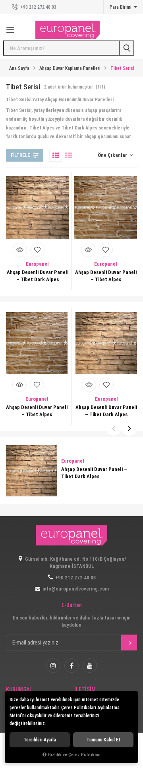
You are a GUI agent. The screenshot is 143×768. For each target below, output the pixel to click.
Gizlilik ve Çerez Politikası (74, 754)
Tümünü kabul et (103, 740)
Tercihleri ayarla (39, 740)
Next (129, 428)
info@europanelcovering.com (76, 589)
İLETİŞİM (85, 690)
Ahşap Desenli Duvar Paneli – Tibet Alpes (106, 275)
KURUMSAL (19, 690)
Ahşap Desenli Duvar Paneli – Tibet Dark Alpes (37, 275)
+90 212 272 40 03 (37, 7)
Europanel (37, 264)
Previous (113, 428)
